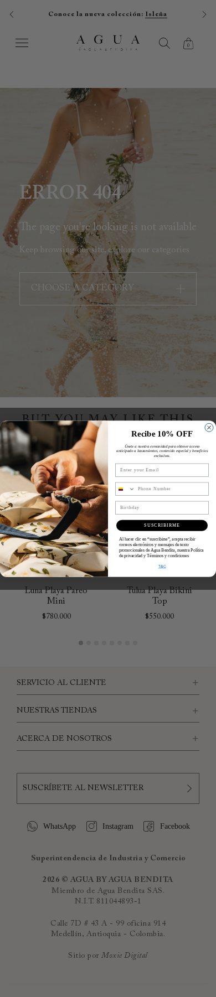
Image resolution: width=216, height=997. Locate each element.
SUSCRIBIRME (162, 525)
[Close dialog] (209, 427)
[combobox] (125, 488)
